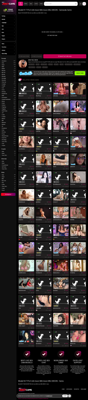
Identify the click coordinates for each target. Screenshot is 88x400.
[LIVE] (26, 94)
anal (38, 64)
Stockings (8, 139)
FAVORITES (76, 389)
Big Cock (8, 180)
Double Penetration (8, 99)
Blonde (8, 74)
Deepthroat (8, 93)
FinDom (8, 105)
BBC (8, 178)
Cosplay (8, 84)
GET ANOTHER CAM (52, 35)
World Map (4, 53)
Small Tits (8, 137)
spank (56, 64)
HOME (20, 4)
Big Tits (8, 72)
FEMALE (25, 3)
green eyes (44, 64)
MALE (31, 3)
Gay (8, 182)
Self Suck (8, 167)
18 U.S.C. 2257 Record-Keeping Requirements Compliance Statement (33, 398)
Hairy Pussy (8, 111)
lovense (45, 67)
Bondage (8, 78)
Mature (8, 118)
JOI (8, 112)
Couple (8, 86)
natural (39, 67)
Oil (8, 126)
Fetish (8, 103)
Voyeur (8, 145)
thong (51, 64)
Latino (8, 184)
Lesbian (8, 116)
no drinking (32, 67)
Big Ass (8, 70)
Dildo (8, 95)
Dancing (8, 91)
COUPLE (36, 3)
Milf (8, 120)
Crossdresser (8, 165)
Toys (8, 143)
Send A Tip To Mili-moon (66, 56)
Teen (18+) (8, 141)
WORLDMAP (83, 389)
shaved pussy (69, 64)
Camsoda (32, 64)
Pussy (8, 134)
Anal (8, 63)
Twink (8, 188)
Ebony (8, 101)
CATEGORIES (69, 389)
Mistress (8, 122)
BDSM (8, 68)
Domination (8, 97)
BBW (8, 66)
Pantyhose (8, 128)
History (3, 50)
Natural (8, 124)
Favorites (4, 47)
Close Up (8, 82)
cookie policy (49, 395)
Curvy (8, 89)
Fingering (8, 107)
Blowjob (8, 76)
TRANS (41, 3)
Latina (8, 114)
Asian (8, 64)
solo (62, 64)
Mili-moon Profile (25, 56)
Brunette (8, 80)
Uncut (8, 190)
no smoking (77, 64)
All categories (8, 194)
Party (8, 130)
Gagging (8, 109)
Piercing (8, 132)
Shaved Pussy (8, 135)
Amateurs (8, 61)
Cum (8, 87)
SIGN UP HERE (80, 73)
